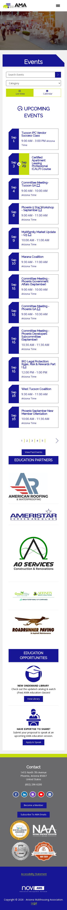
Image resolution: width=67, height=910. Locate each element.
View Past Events (33, 452)
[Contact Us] (49, 794)
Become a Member (33, 805)
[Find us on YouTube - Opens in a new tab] (41, 794)
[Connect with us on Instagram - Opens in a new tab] (33, 794)
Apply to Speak (33, 742)
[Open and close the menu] (45, 5)
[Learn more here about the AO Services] (33, 553)
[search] (58, 75)
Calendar (47, 93)
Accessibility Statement (34, 874)
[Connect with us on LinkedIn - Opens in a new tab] (24, 794)
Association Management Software (34, 891)
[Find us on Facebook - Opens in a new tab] (16, 794)
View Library (33, 698)
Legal (34, 903)
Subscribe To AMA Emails (33, 814)
